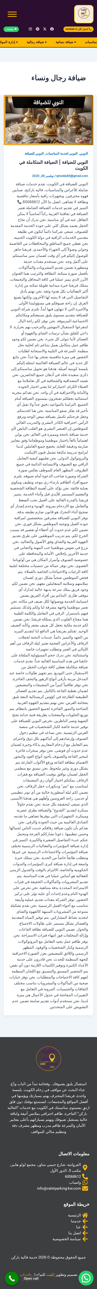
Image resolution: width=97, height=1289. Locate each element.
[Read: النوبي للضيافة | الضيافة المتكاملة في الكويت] (49, 120)
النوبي (84, 153)
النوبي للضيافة (34, 153)
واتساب (26, 1275)
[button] (86, 1278)
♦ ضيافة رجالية (32, 42)
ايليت (50, 1275)
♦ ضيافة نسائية (61, 42)
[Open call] (12, 1278)
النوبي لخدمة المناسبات (62, 153)
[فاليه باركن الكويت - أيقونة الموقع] (83, 13)
